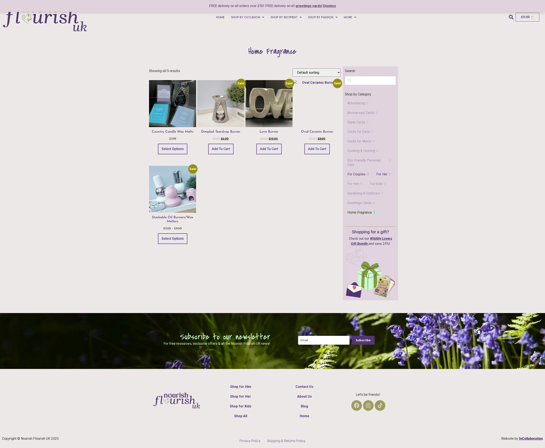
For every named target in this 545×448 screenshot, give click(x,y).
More (348, 17)
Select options (173, 149)
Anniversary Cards (360, 113)
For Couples (356, 174)
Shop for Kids (240, 406)
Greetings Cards (359, 203)
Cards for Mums (359, 141)
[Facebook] (356, 405)
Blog (304, 406)
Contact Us (304, 387)
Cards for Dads (358, 132)
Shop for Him (240, 387)
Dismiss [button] (329, 6)
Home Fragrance (359, 212)
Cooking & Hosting (361, 151)
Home (220, 17)
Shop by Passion (320, 17)
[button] (247, 17)
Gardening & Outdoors (363, 193)
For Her (381, 174)
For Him (353, 184)
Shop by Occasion (245, 17)
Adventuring (356, 103)
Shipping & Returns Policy (286, 441)
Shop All (240, 416)
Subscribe (363, 340)
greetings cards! (308, 6)
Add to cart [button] (221, 149)
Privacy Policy (250, 441)
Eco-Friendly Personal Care (363, 162)
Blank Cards (356, 122)
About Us (304, 396)
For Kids (376, 184)
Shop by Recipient (284, 17)
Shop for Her (240, 396)
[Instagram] (368, 405)
